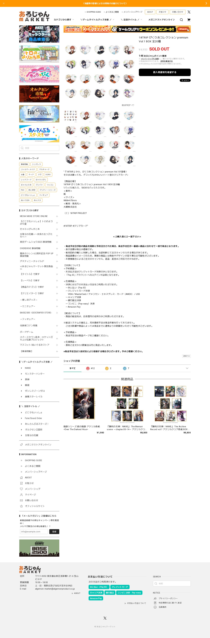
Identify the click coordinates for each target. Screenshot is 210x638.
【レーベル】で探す (30, 280)
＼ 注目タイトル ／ (130, 19)
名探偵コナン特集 (29, 325)
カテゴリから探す (62, 19)
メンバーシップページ (133, 12)
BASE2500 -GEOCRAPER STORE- (36, 313)
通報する (186, 356)
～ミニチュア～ (27, 306)
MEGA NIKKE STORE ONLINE (34, 216)
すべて (72, 368)
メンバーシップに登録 (150, 59)
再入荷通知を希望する (164, 72)
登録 (54, 531)
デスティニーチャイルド (32, 261)
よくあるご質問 (112, 12)
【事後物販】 (26, 351)
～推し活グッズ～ (29, 300)
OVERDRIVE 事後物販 (30, 248)
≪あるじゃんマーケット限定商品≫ (36, 267)
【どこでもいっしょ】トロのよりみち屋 (36, 222)
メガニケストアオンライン (161, 19)
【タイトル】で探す (30, 274)
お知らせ (162, 12)
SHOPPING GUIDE (94, 12)
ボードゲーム (26, 332)
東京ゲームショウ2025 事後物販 (37, 242)
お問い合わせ (177, 12)
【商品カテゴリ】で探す (32, 287)
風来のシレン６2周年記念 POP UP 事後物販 (36, 254)
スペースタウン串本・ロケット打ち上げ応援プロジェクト (36, 338)
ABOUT (150, 12)
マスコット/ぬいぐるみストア (34, 345)
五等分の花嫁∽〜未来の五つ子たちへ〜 (36, 235)
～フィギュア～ (27, 319)
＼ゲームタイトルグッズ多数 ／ (96, 19)
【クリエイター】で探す (32, 293)
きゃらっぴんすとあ (30, 229)
